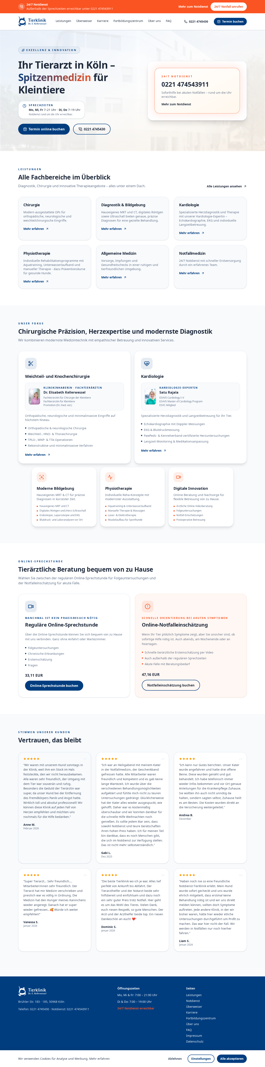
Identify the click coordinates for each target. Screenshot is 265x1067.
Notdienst (193, 1001)
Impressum (194, 1036)
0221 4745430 (94, 129)
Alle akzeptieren (231, 1059)
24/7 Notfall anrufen (228, 6)
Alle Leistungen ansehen (224, 186)
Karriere (102, 21)
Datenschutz (195, 1041)
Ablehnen (175, 1059)
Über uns (154, 21)
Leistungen (63, 21)
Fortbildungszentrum (128, 21)
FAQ (168, 21)
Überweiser (84, 21)
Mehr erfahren (99, 1059)
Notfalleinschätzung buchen (171, 685)
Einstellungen (201, 1059)
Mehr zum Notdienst (193, 6)
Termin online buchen (47, 129)
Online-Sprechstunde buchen (54, 685)
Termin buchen (232, 21)
